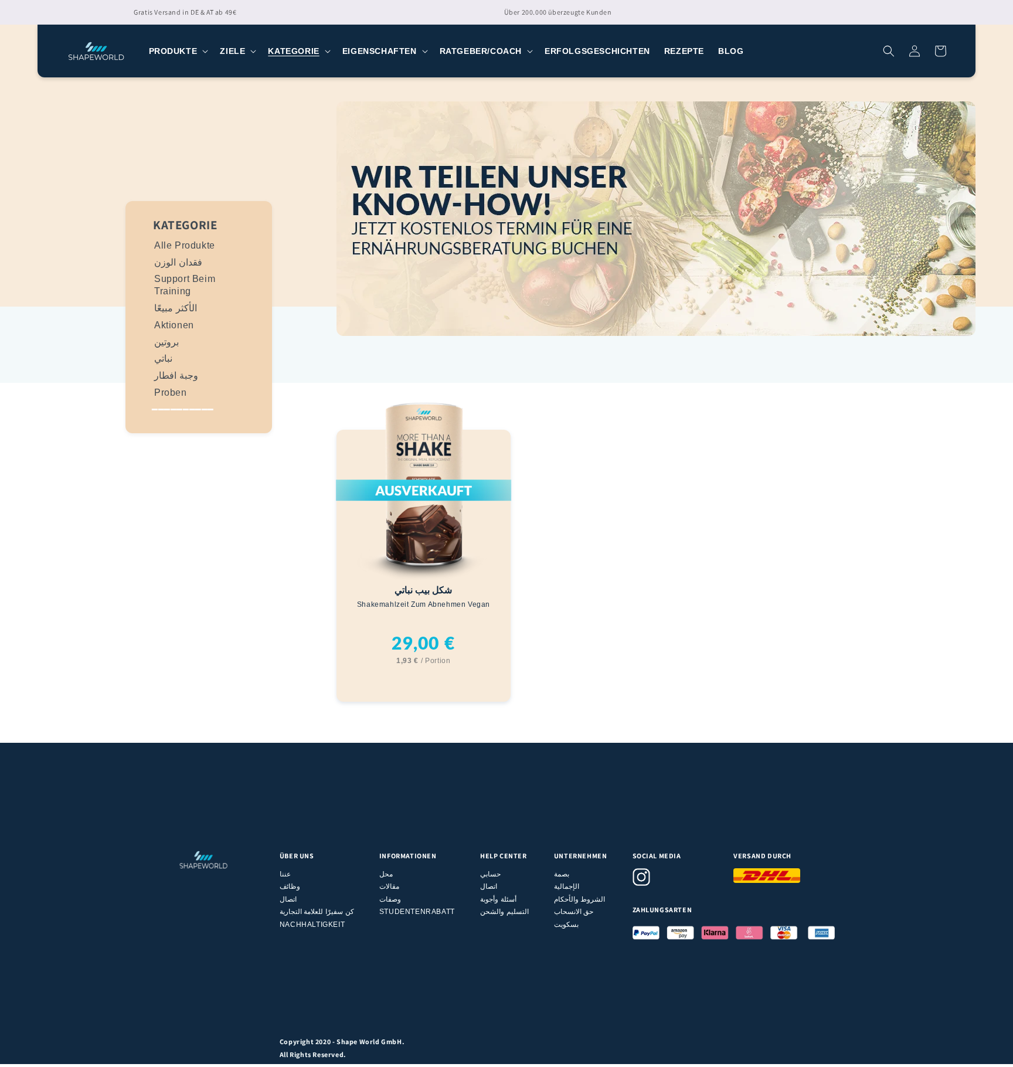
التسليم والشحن (504, 912)
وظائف (290, 886)
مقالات (389, 886)
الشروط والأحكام (580, 899)
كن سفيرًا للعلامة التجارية (317, 912)
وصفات (390, 899)
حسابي (490, 874)
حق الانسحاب (574, 912)
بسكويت (566, 924)
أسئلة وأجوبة (498, 899)
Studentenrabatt (417, 912)
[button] (177, 51)
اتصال (288, 899)
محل (386, 874)
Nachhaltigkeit (312, 924)
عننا (285, 874)
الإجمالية (566, 886)
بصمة (561, 874)
